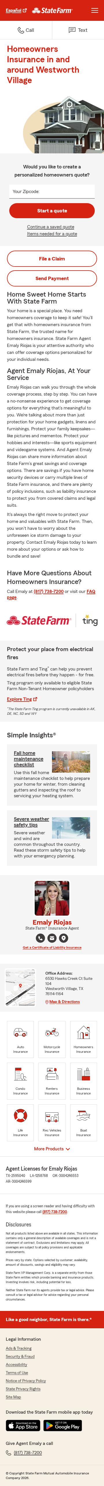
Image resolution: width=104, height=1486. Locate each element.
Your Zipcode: (26, 191)
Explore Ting (19, 699)
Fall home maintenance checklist (28, 758)
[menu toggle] (95, 10)
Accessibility (16, 1365)
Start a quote (52, 210)
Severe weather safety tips (31, 821)
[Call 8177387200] (40, 938)
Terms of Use (17, 1373)
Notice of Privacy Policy (26, 1381)
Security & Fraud (20, 1357)
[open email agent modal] (52, 939)
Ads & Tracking (18, 1349)
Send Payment (52, 278)
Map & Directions (64, 1002)
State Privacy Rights (23, 1389)
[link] (52, 10)
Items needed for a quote (52, 234)
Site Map (13, 1397)
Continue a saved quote (50, 227)
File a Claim (52, 258)
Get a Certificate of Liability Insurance (52, 947)
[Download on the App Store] (23, 1425)
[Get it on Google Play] (62, 1425)
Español (13, 10)
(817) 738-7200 (49, 591)
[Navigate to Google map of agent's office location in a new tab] (63, 938)
